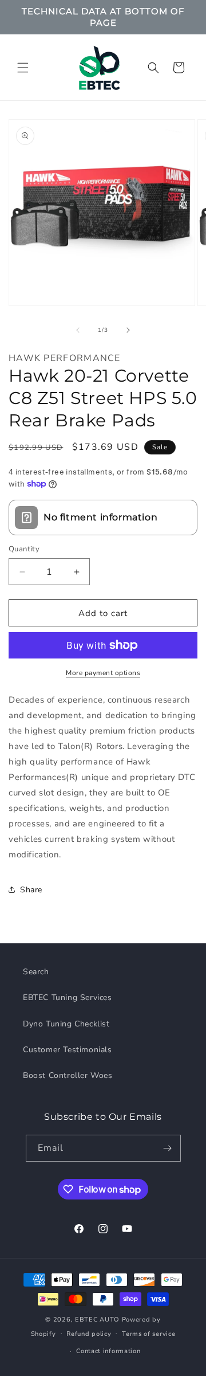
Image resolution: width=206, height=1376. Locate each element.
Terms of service (148, 1334)
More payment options (103, 672)
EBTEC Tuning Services (67, 997)
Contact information (108, 1351)
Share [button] (31, 889)
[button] (22, 67)
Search (36, 971)
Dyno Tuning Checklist (66, 1023)
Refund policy (88, 1334)
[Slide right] (128, 330)
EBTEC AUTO (97, 1319)
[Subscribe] (167, 1148)
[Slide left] (77, 330)
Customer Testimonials (67, 1049)
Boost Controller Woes (68, 1075)
